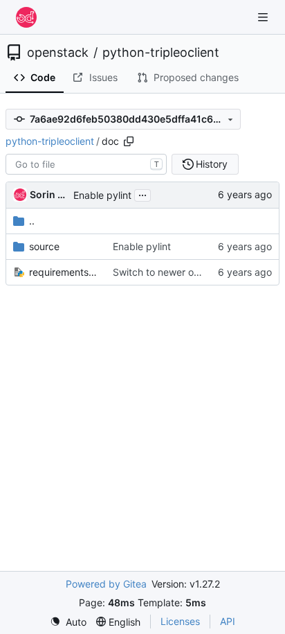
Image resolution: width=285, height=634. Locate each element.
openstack (58, 53)
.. (32, 221)
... (142, 193)
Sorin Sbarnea (49, 194)
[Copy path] (129, 141)
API (227, 621)
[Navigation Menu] (264, 17)
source (44, 246)
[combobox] (86, 164)
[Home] (26, 17)
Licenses (180, 621)
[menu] (68, 622)
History (212, 164)
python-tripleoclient (160, 53)
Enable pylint (102, 195)
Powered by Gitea (106, 584)
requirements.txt (64, 272)
